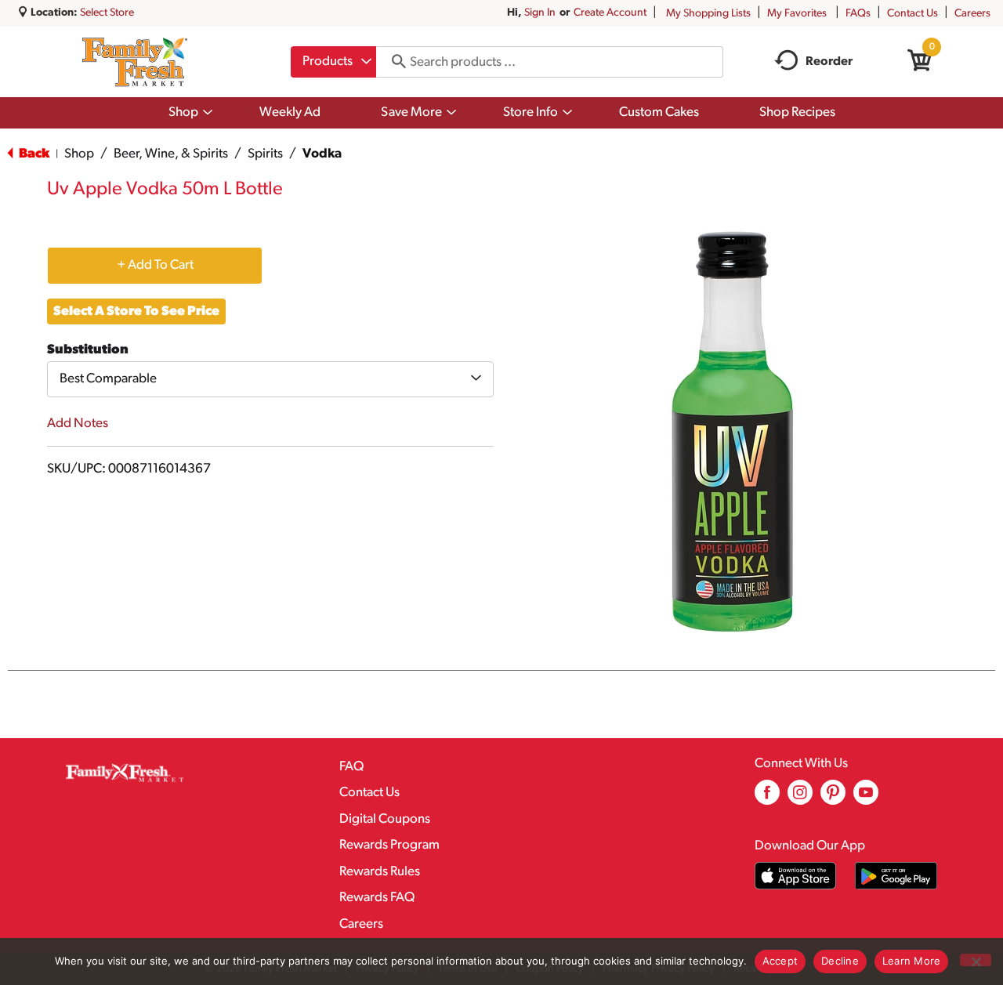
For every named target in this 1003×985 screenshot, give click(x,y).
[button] (155, 265)
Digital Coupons (384, 819)
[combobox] (333, 62)
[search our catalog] (393, 62)
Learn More (911, 960)
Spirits (265, 154)
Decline (840, 960)
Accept (780, 960)
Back (32, 154)
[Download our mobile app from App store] (796, 875)
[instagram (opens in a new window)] (800, 798)
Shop (79, 154)
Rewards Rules (379, 871)
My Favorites (797, 14)
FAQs (858, 14)
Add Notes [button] (77, 423)
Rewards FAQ (377, 897)
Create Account (610, 13)
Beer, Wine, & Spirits (171, 154)
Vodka (322, 154)
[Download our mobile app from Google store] (896, 875)
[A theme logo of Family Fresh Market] (134, 62)
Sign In (540, 13)
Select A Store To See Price (136, 311)
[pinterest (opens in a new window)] (832, 798)
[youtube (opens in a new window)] (865, 798)
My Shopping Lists (708, 14)
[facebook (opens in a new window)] (767, 798)
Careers (972, 14)
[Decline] (975, 960)
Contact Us (912, 14)
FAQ (351, 766)
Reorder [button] (829, 62)
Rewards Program (389, 845)
